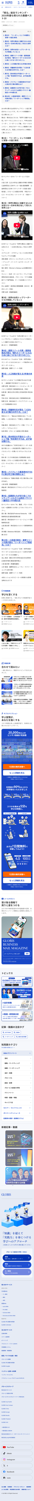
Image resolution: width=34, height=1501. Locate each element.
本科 (14, 1258)
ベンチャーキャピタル (7, 1375)
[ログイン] (23, 3)
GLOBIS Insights (6, 1366)
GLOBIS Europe (6, 1412)
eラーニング (5, 1340)
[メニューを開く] (3, 3)
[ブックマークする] (21, 616)
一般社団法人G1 (6, 1427)
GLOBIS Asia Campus (7, 1405)
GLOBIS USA (5, 1422)
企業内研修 (4, 1333)
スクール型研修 (5, 1337)
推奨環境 (28, 1486)
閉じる (29, 31)
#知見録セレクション (8, 25)
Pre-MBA (5, 1309)
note (9, 1478)
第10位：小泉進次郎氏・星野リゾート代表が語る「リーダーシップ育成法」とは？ (18, 98)
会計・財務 (8, 1073)
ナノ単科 (11, 1272)
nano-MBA (5, 1306)
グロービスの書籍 (6, 1359)
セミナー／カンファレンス (20, 7)
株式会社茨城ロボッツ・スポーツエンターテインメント (16, 1434)
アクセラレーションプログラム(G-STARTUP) (13, 1378)
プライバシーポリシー (19, 1486)
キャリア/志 (9, 1102)
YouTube (10, 1447)
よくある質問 (5, 1489)
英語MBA (4, 1303)
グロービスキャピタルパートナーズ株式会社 (13, 1397)
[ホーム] (2, 7)
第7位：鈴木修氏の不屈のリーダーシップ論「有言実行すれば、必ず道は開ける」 (18, 75)
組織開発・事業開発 (7, 1350)
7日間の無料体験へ (17, 766)
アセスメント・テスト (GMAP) (9, 1344)
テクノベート (9, 1093)
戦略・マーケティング (12, 1063)
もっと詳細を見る (17, 772)
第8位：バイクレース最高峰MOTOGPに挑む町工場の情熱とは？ (18, 83)
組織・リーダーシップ (12, 1068)
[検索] (19, 3)
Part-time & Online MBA (9, 1315)
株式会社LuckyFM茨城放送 (8, 1437)
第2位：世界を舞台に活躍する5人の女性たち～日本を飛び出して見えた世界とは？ (18, 43)
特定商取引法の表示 (15, 1489)
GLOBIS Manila (5, 1415)
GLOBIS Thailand (6, 1419)
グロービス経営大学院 (12, 1088)
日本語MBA (4, 1291)
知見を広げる (8, 7)
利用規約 (10, 1486)
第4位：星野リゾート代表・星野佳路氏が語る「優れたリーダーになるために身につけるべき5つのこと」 (18, 57)
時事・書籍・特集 (11, 1098)
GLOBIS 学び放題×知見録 (8, 1322)
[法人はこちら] (30, 2)
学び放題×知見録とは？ (8, 1047)
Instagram (11, 1459)
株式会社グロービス (7, 1390)
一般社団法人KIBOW (7, 1430)
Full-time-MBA (6, 1312)
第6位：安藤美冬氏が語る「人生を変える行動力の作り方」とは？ (17, 68)
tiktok (9, 1453)
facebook (10, 1472)
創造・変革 (8, 1083)
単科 (13, 1265)
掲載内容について (26, 1489)
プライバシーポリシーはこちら (9, 961)
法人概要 (4, 1486)
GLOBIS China (5, 1408)
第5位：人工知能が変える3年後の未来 (18, 64)
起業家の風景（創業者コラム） (14, 1118)
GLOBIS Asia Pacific (7, 1402)
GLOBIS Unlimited (6, 1325)
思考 (6, 1058)
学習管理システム (6, 1347)
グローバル (8, 1078)
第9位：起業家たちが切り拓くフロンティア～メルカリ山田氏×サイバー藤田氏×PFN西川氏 (18, 90)
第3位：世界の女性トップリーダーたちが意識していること (17, 50)
